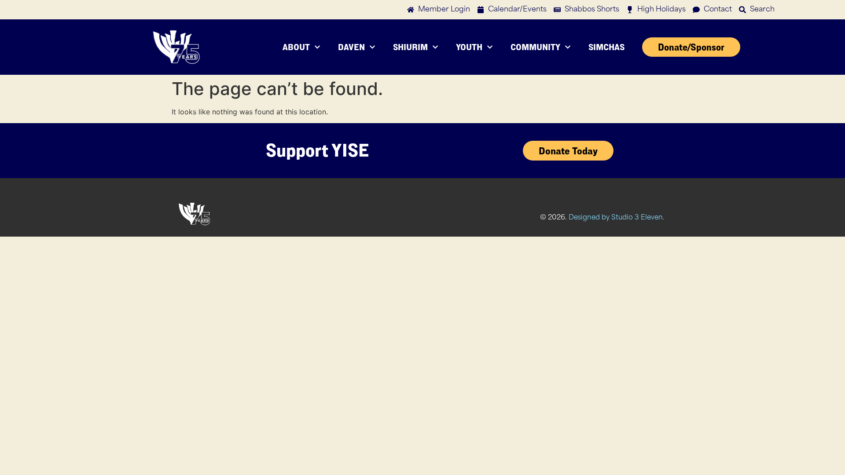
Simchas (606, 47)
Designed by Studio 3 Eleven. (617, 218)
